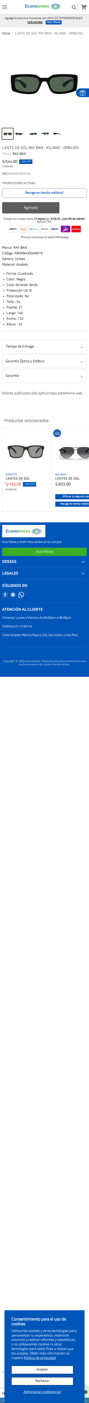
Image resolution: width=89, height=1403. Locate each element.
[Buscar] (74, 7)
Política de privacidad (40, 1358)
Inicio (6, 33)
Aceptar (42, 1369)
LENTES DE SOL (18, 479)
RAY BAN (19, 154)
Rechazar (42, 1381)
